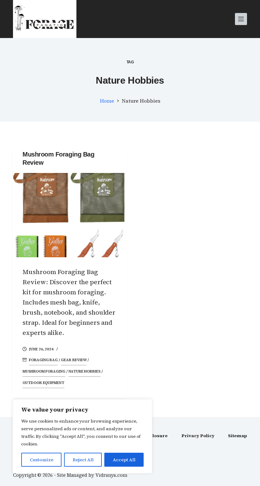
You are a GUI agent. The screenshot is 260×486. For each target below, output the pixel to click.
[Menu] (241, 19)
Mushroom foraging (44, 371)
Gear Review (74, 359)
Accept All (124, 460)
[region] (82, 436)
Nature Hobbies (84, 371)
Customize (41, 460)
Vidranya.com (111, 475)
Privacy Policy (197, 435)
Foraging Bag (43, 359)
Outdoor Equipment (43, 382)
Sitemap (237, 435)
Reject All (83, 460)
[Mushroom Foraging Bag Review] (69, 215)
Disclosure (154, 435)
